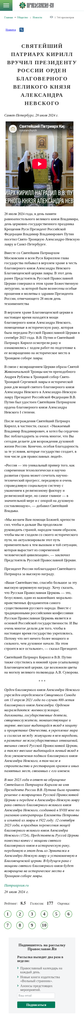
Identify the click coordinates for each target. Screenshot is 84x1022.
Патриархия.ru (16, 885)
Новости (37, 17)
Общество (22, 17)
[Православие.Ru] (36, 5)
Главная (8, 17)
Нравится (11, 29)
